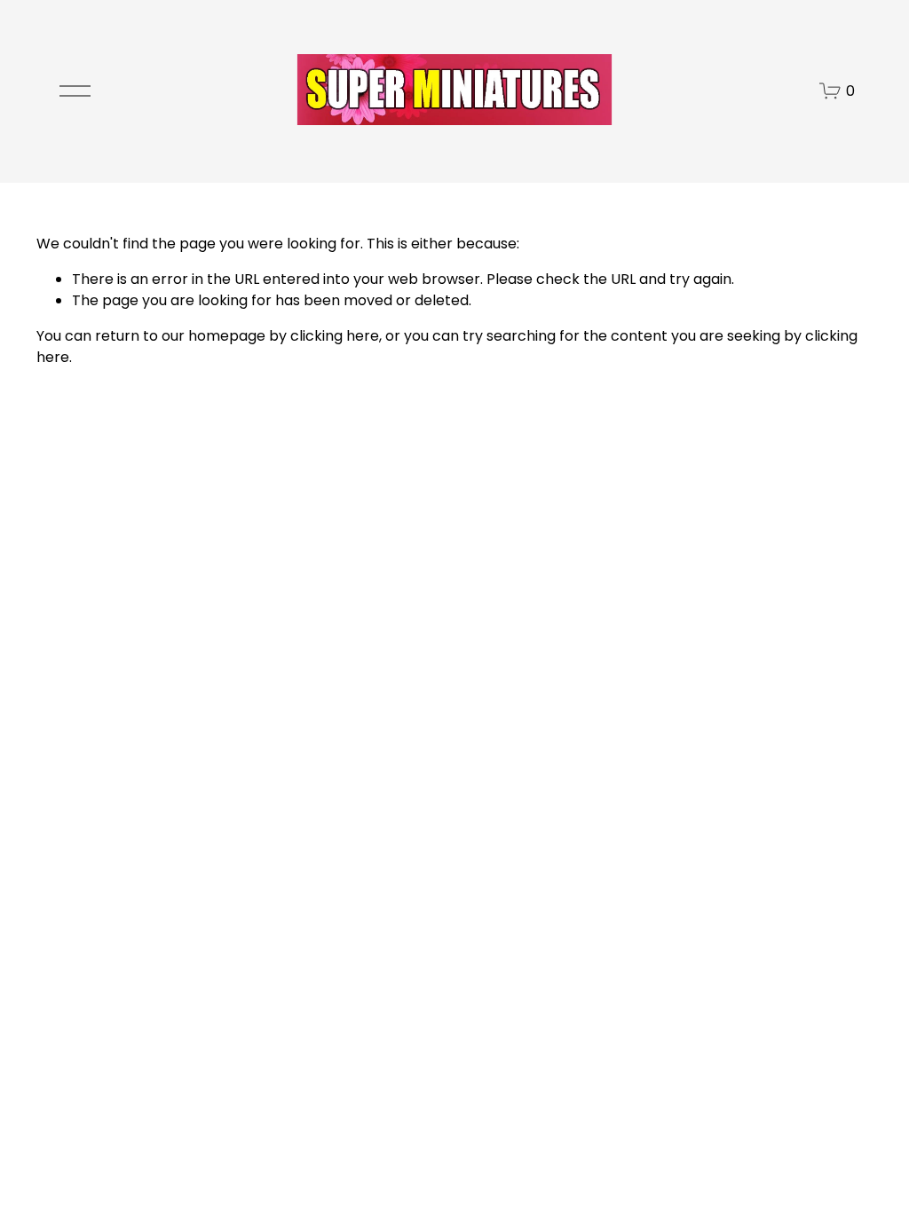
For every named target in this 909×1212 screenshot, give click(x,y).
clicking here (334, 336)
